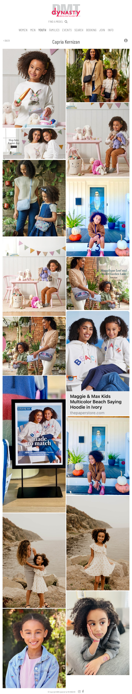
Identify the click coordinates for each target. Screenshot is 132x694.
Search (78, 30)
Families (54, 30)
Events (67, 30)
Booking (91, 30)
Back (7, 40)
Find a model (55, 21)
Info (110, 30)
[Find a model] (66, 21)
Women (23, 30)
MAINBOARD (71, 692)
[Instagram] (79, 691)
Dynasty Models (66, 10)
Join (102, 30)
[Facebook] (83, 691)
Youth (42, 30)
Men (33, 30)
